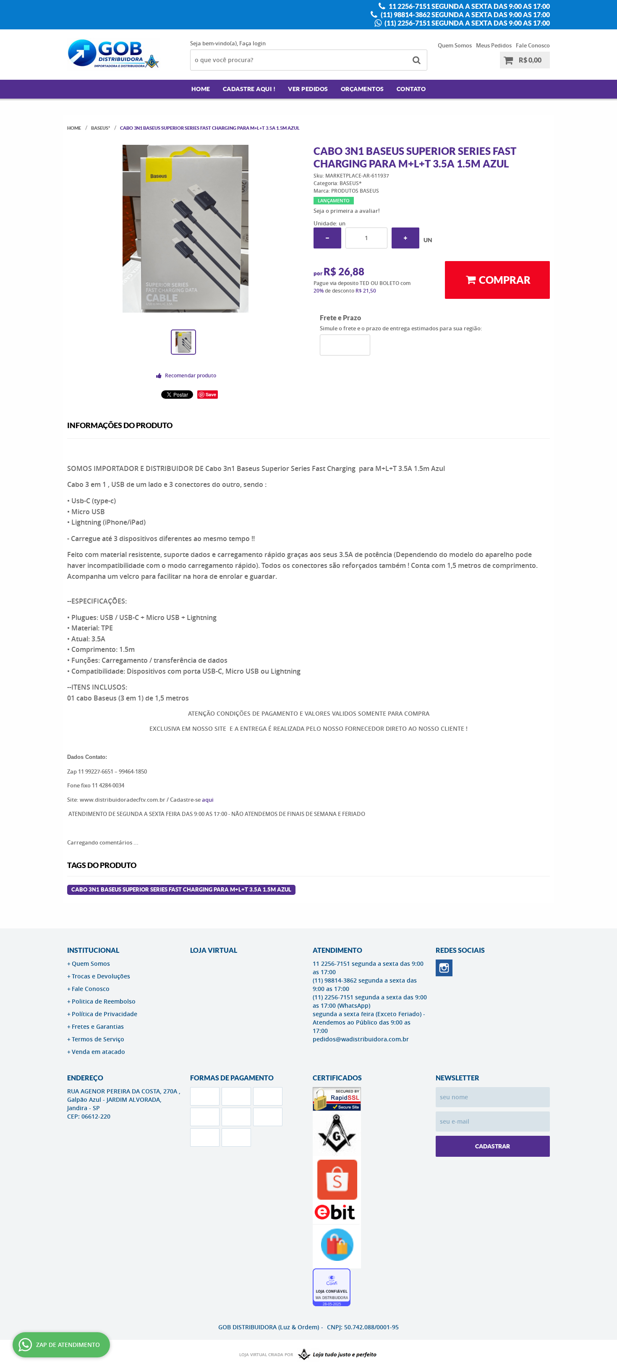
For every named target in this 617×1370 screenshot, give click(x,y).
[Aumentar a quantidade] (405, 237)
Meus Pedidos (494, 45)
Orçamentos (362, 89)
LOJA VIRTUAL (213, 950)
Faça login (252, 43)
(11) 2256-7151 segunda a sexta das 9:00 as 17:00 (466, 23)
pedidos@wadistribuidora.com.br (361, 1039)
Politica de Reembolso (104, 1001)
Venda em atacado (98, 1052)
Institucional (93, 950)
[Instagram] (444, 968)
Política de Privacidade (104, 1014)
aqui (208, 799)
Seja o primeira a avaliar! (347, 210)
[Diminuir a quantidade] (327, 237)
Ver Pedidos (308, 89)
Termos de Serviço (98, 1039)
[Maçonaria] (335, 1355)
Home (200, 89)
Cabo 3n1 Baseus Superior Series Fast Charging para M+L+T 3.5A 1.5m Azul (181, 889)
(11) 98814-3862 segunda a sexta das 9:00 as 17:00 (464, 14)
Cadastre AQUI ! (249, 89)
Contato (411, 89)
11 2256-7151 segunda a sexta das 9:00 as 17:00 (468, 6)
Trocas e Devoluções (101, 976)
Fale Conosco (533, 45)
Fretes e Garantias (98, 1026)
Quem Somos (455, 45)
